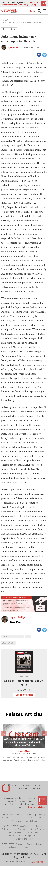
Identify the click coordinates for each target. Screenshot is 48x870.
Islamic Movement (15, 832)
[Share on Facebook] (38, 54)
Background (30, 835)
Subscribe (17, 817)
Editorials (38, 826)
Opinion (5, 829)
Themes (36, 847)
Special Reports (37, 829)
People (25, 847)
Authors (5, 817)
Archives (30, 814)
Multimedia (13, 847)
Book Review (33, 832)
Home (19, 814)
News (40, 814)
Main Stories (25, 826)
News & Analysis (19, 829)
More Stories (24, 694)
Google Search (32, 821)
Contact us (16, 821)
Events (39, 844)
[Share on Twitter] (44, 54)
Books (29, 844)
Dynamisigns (36, 861)
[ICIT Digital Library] (43, 3)
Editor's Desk (14, 835)
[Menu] (44, 11)
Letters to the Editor (24, 839)
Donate (29, 817)
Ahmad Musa (24, 750)
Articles (19, 844)
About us (40, 817)
